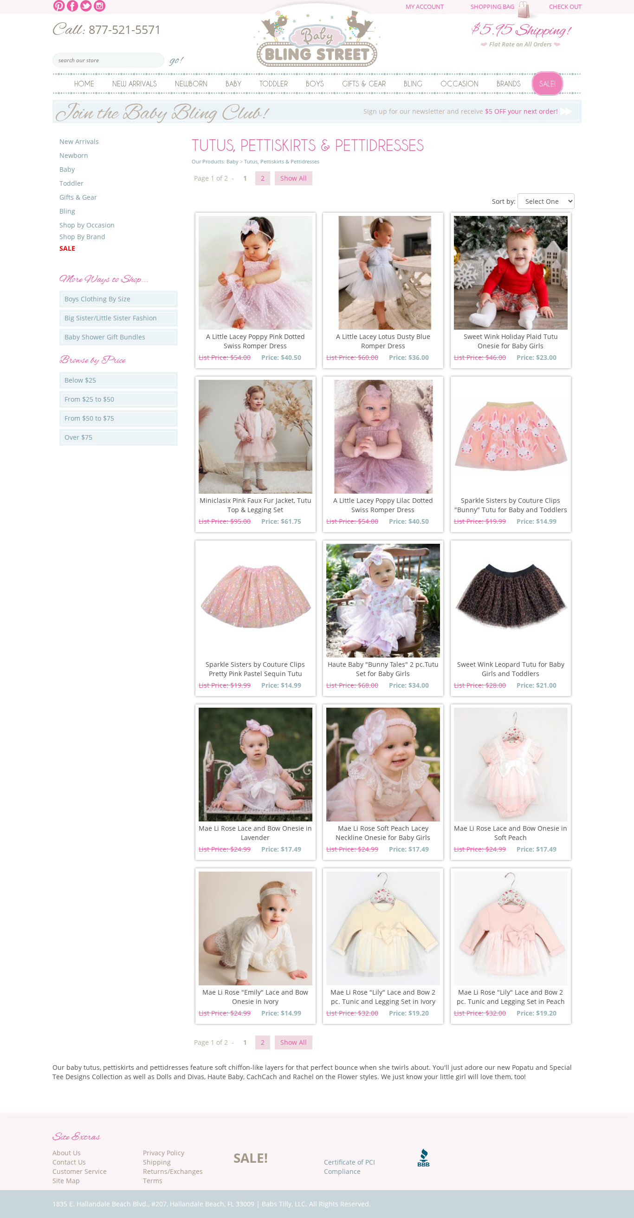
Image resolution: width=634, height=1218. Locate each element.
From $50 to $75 (89, 418)
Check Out (565, 7)
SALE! (250, 1157)
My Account (425, 7)
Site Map (66, 1180)
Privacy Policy (163, 1152)
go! (176, 57)
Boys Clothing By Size (97, 298)
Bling (413, 83)
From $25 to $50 (89, 399)
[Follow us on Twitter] (86, 4)
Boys (315, 83)
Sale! (547, 83)
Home (84, 83)
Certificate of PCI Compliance (349, 1167)
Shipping (157, 1162)
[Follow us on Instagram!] (99, 4)
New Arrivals (134, 83)
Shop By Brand (82, 236)
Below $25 (80, 380)
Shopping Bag (492, 7)
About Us (66, 1152)
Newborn (191, 83)
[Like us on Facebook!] (72, 4)
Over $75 (78, 437)
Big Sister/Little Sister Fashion (111, 317)
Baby (233, 83)
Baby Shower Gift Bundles (105, 336)
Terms (152, 1180)
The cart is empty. (529, 10)
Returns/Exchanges (173, 1171)
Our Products (208, 161)
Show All (293, 178)
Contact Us (69, 1162)
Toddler (273, 83)
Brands (509, 83)
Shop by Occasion (87, 225)
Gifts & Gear (364, 83)
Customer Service (79, 1171)
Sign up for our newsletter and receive (306, 111)
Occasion (459, 83)
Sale (67, 248)
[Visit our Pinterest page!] (59, 4)
